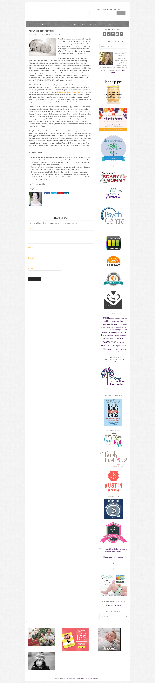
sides (106, 349)
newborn (111, 338)
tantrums (112, 352)
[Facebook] (104, 34)
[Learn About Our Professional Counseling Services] (113, 377)
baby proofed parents (48, 11)
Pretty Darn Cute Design (92, 678)
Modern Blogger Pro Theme (74, 678)
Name (31, 247)
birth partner (116, 318)
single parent (111, 349)
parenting (120, 338)
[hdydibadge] (113, 606)
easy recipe (116, 330)
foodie (124, 330)
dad (116, 327)
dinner (102, 330)
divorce (106, 330)
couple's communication (106, 327)
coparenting (124, 324)
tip (115, 351)
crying (113, 327)
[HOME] (42, 24)
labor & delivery (111, 335)
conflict (117, 324)
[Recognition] (113, 509)
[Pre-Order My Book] (113, 412)
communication (107, 324)
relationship (113, 345)
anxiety (106, 317)
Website (32, 268)
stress (120, 349)
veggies (118, 352)
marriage (105, 338)
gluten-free (110, 332)
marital (124, 335)
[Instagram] (113, 34)
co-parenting (117, 321)
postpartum (109, 341)
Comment (33, 228)
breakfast (124, 318)
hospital (120, 332)
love (121, 335)
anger (101, 318)
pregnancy (120, 342)
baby (111, 318)
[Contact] (117, 34)
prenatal (102, 345)
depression (122, 327)
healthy (117, 332)
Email (31, 258)
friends (103, 332)
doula (109, 330)
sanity (121, 346)
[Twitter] (109, 34)
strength (116, 349)
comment (59, 34)
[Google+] (121, 34)
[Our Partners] (113, 440)
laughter (117, 335)
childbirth (107, 321)
